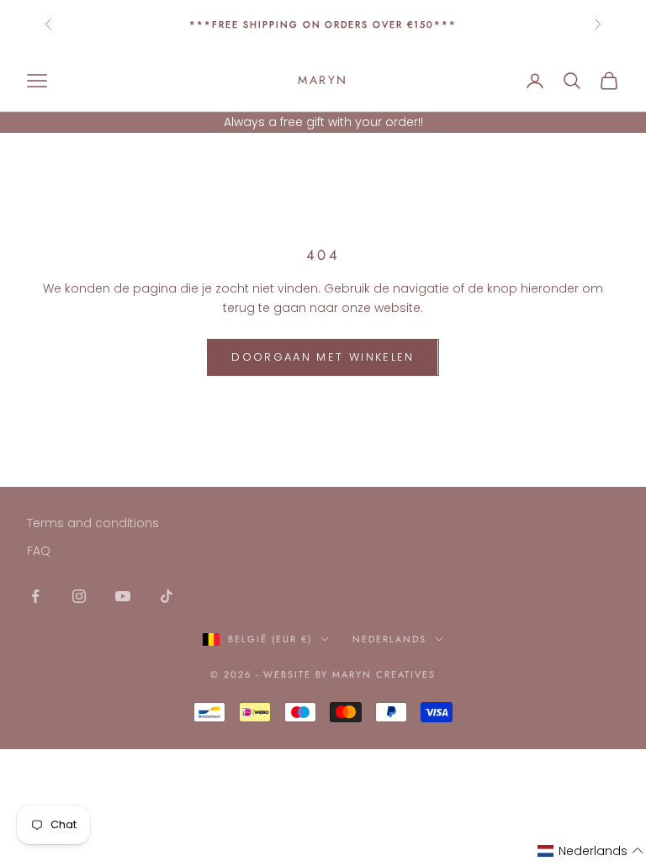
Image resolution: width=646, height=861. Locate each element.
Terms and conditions (93, 523)
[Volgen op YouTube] (122, 596)
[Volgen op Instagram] (79, 596)
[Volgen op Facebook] (35, 596)
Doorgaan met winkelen (322, 357)
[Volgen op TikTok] (166, 596)
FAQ (38, 550)
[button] (591, 851)
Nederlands (389, 639)
